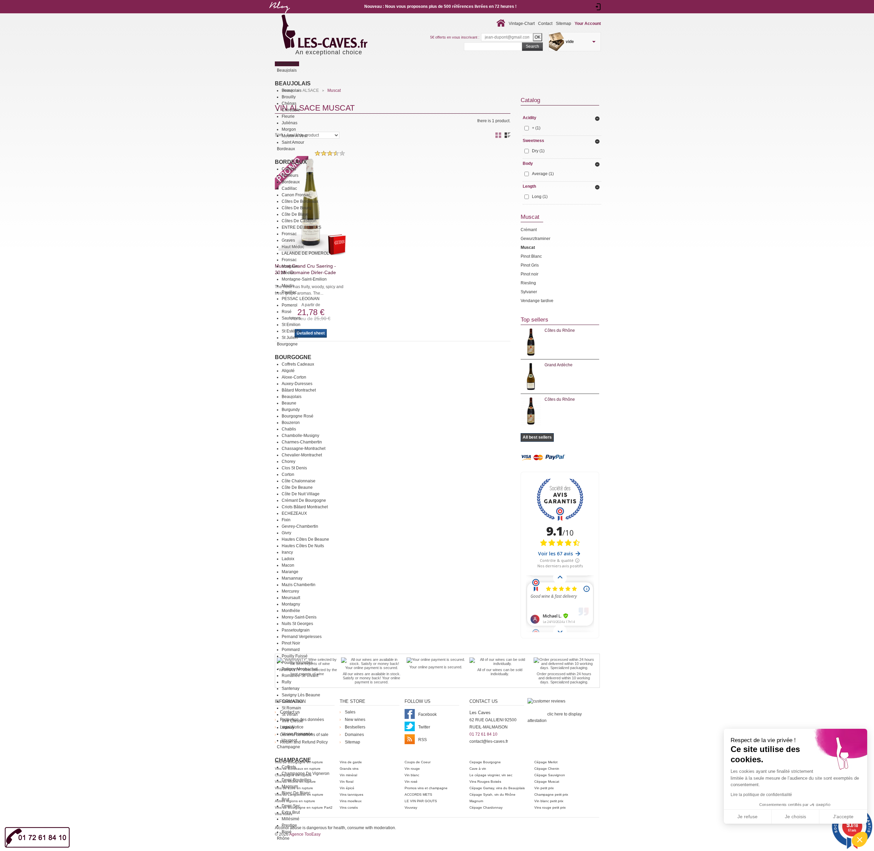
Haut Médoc (293, 246)
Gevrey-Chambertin (300, 526)
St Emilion (291, 324)
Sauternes (291, 318)
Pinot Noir (291, 643)
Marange (290, 571)
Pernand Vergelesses (302, 636)
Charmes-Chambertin (302, 442)
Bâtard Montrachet (299, 390)
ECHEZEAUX (294, 513)
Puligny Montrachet (300, 669)
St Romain (291, 708)
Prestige (289, 825)
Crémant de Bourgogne (304, 500)
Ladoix (288, 558)
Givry (286, 532)
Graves (288, 240)
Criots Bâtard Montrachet (305, 507)
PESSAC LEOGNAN (301, 298)
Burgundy (291, 409)
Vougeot (289, 740)
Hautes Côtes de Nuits (303, 545)
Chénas (289, 103)
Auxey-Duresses (297, 383)
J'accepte (843, 816)
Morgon (289, 129)
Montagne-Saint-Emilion (304, 279)
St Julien (290, 337)
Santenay (290, 688)
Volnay (288, 727)
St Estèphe (292, 331)
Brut (285, 799)
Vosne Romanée (297, 734)
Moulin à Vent (294, 135)
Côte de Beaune (297, 487)
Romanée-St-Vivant (300, 675)
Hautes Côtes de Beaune (305, 539)
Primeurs (290, 175)
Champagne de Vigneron (305, 773)
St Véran (290, 714)
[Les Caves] (338, 32)
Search (532, 46)
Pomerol (289, 305)
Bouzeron (291, 422)
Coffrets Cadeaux (298, 364)
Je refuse (747, 816)
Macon (288, 565)
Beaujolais (293, 83)
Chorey (288, 461)
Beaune (289, 403)
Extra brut (291, 812)
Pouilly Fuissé (295, 656)
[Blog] (279, 14)
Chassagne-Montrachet (303, 448)
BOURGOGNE (293, 357)
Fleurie (288, 116)
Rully (286, 682)
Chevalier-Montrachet (302, 455)
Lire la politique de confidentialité (761, 794)
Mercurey (290, 591)
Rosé (287, 311)
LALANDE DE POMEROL (305, 253)
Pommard (291, 649)
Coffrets (289, 169)
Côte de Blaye (295, 214)
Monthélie (291, 610)
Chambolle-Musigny (300, 435)
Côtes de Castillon (299, 220)
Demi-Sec (291, 806)
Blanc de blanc (296, 793)
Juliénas (289, 122)
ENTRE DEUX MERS (301, 227)
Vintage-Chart (522, 23)
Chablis (289, 429)
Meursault (291, 597)
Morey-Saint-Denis (299, 617)
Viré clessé (292, 721)
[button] (859, 839)
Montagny (291, 604)
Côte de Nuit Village (301, 494)
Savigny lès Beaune (301, 695)
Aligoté (288, 370)
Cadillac (289, 188)
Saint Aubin (292, 701)
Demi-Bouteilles (296, 780)
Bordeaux (291, 162)
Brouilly (289, 97)
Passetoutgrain (296, 630)
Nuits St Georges (297, 623)
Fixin (286, 519)
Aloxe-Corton (294, 377)
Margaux (290, 266)
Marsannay (292, 578)
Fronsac (289, 233)
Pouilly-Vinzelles (297, 662)
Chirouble (291, 110)
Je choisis (795, 816)
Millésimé (290, 819)
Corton (288, 474)
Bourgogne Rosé (297, 416)
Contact (545, 23)
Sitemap (563, 23)
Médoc (288, 272)
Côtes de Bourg (296, 207)
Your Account (588, 23)
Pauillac (289, 292)
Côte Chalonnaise (298, 481)
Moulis (288, 285)
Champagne (293, 760)
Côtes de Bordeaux (300, 201)
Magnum (290, 786)
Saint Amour (293, 142)
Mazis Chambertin (298, 584)
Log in (598, 6)
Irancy (287, 552)
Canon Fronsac (296, 195)
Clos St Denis (294, 468)
